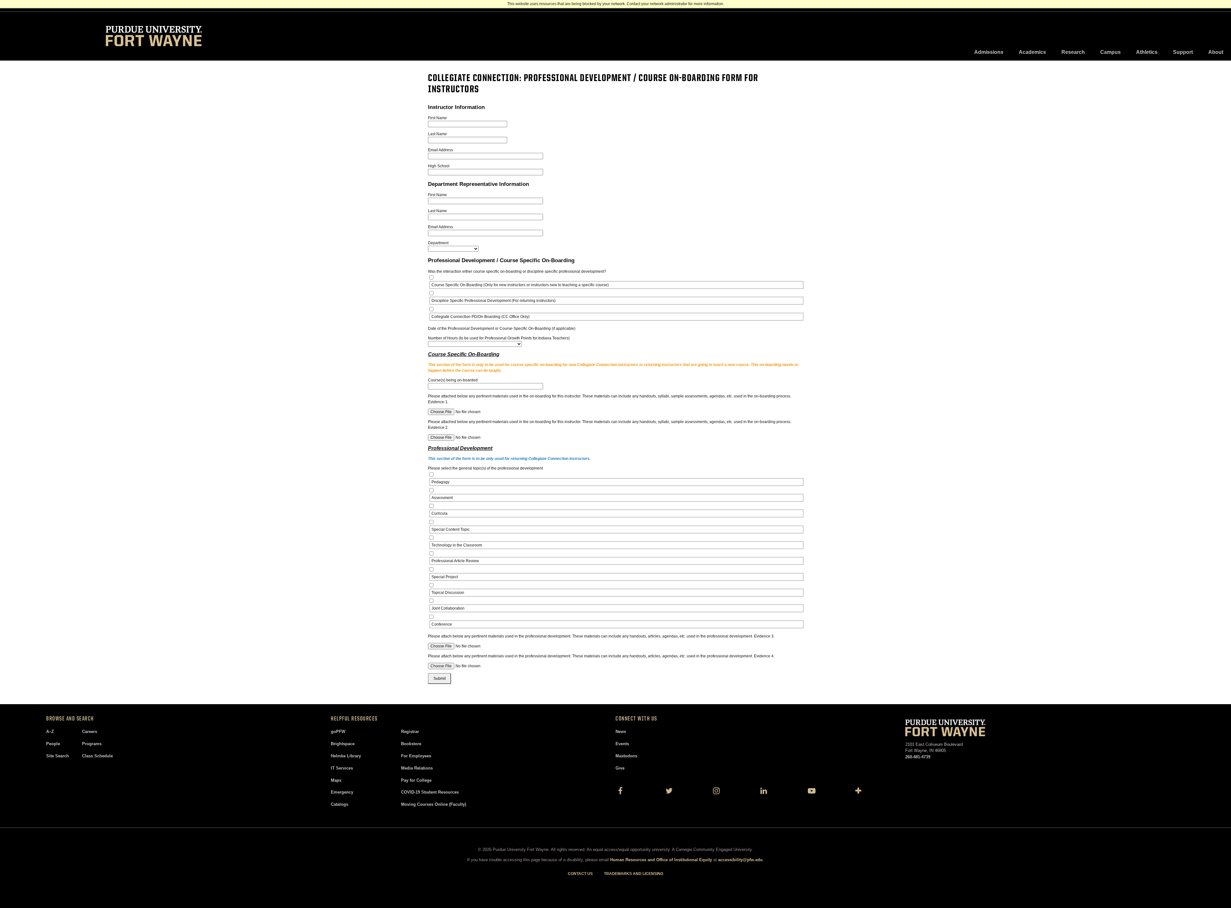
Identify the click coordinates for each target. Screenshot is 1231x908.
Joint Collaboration (448, 608)
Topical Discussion (447, 592)
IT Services (342, 768)
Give (620, 768)
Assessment (442, 498)
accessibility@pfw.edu (740, 859)
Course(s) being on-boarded (453, 380)
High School (438, 166)
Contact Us (580, 873)
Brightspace (343, 743)
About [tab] (1215, 52)
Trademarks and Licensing (633, 873)
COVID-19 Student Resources (430, 792)
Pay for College (416, 780)
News (621, 731)
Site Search (57, 756)
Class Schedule (97, 756)
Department (438, 243)
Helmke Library (346, 756)
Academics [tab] (1032, 52)
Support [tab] (1183, 52)
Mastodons (626, 756)
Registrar (410, 731)
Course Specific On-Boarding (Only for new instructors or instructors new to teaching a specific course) (520, 285)
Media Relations (417, 768)
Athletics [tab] (1147, 52)
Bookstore (411, 743)
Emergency (342, 792)
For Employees (416, 756)
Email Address (440, 150)
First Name (437, 118)
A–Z (50, 731)
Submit (439, 678)
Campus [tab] (1110, 52)
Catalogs (339, 804)
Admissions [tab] (988, 52)
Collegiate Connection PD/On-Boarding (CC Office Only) (480, 316)
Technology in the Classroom (456, 545)
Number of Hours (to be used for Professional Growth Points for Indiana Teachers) (499, 338)
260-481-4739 (917, 756)
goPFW (338, 731)
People (53, 743)
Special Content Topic (450, 529)
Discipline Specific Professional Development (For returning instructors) (493, 300)
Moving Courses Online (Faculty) (433, 804)
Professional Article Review (455, 561)
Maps (336, 780)
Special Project (444, 577)
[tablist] (1099, 52)
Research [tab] (1073, 52)
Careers (89, 731)
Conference (441, 624)
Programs (92, 743)
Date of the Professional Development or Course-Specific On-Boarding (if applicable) (501, 328)
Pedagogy (440, 482)
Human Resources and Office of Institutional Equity (661, 859)
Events (622, 743)
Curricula (439, 513)
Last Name (437, 134)
